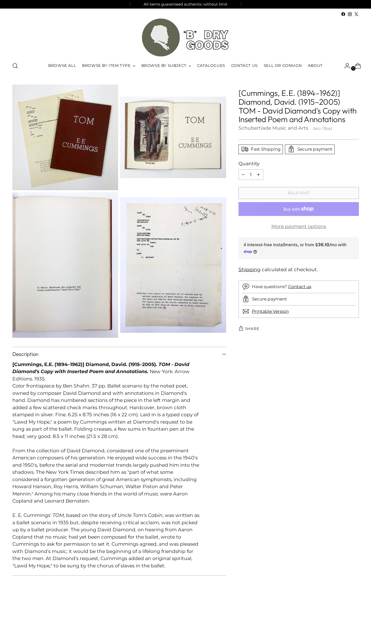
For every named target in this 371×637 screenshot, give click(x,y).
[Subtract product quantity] (243, 175)
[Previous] (130, 4)
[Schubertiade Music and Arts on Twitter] (356, 14)
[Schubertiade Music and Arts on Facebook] (343, 14)
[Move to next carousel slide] (354, 619)
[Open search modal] (15, 66)
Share (252, 328)
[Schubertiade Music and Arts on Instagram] (350, 14)
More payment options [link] (298, 226)
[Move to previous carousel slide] (343, 620)
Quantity (248, 163)
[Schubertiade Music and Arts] (185, 37)
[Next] (241, 4)
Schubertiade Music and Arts (273, 128)
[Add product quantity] (258, 175)
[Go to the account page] (345, 66)
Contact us (299, 286)
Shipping (249, 269)
